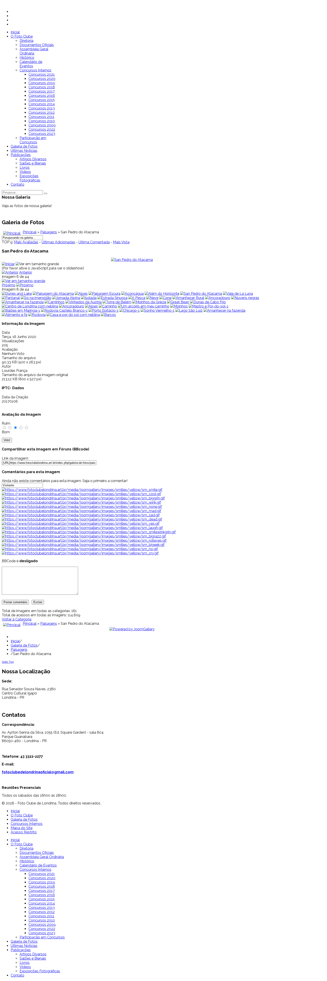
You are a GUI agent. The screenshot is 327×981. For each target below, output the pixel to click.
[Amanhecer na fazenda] (23, 302)
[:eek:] (83, 545)
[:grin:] (83, 498)
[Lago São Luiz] (189, 310)
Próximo (8, 285)
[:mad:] (81, 511)
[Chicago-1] (129, 310)
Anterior (25, 272)
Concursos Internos (26, 824)
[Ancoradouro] (217, 298)
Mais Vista (121, 242)
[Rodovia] (37, 315)
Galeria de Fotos (24, 645)
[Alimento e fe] (14, 315)
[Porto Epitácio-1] (104, 310)
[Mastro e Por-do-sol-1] (208, 306)
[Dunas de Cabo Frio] (208, 302)
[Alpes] (81, 293)
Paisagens (48, 232)
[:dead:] (82, 519)
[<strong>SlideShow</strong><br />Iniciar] (8, 264)
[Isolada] (89, 298)
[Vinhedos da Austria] (83, 302)
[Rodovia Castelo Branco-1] (64, 310)
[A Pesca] (136, 298)
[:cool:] (81, 494)
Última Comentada (94, 242)
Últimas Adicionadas (58, 242)
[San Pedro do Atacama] (132, 260)
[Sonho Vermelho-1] (157, 310)
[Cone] (165, 298)
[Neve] (152, 298)
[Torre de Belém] (117, 302)
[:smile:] (82, 490)
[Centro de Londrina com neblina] (30, 306)
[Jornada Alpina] (66, 298)
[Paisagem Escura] (104, 293)
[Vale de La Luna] (238, 293)
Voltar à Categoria (16, 619)
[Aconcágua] (132, 293)
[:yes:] (80, 523)
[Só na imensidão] (36, 298)
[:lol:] (82, 528)
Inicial (15, 641)
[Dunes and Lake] (17, 293)
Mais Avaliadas (26, 242)
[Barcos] (108, 315)
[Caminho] (108, 306)
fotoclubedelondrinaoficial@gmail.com (38, 772)
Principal (29, 232)
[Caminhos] (54, 302)
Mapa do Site (21, 828)
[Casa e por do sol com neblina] (73, 315)
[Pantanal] (11, 298)
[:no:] (80, 549)
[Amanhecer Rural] (188, 298)
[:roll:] (84, 540)
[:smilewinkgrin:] (89, 532)
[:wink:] (81, 502)
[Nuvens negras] (245, 298)
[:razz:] (84, 536)
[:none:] (82, 507)
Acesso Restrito (24, 832)
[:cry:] (80, 553)
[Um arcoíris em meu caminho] (143, 306)
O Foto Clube (22, 815)
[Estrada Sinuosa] (112, 298)
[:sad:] (81, 515)
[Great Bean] (178, 302)
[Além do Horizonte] (162, 293)
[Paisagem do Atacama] (53, 293)
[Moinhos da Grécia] (149, 302)
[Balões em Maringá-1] (21, 310)
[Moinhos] (179, 306)
